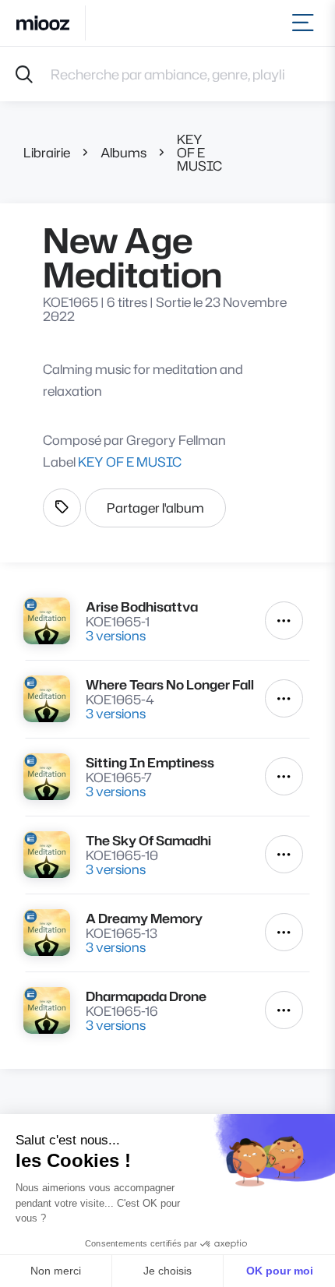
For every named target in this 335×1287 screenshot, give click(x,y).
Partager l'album (155, 508)
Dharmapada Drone (146, 996)
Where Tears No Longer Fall (170, 684)
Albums (123, 152)
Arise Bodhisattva (142, 606)
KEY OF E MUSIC (199, 152)
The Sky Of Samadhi (148, 840)
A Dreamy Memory (144, 918)
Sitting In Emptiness (150, 762)
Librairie (46, 152)
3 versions (116, 635)
